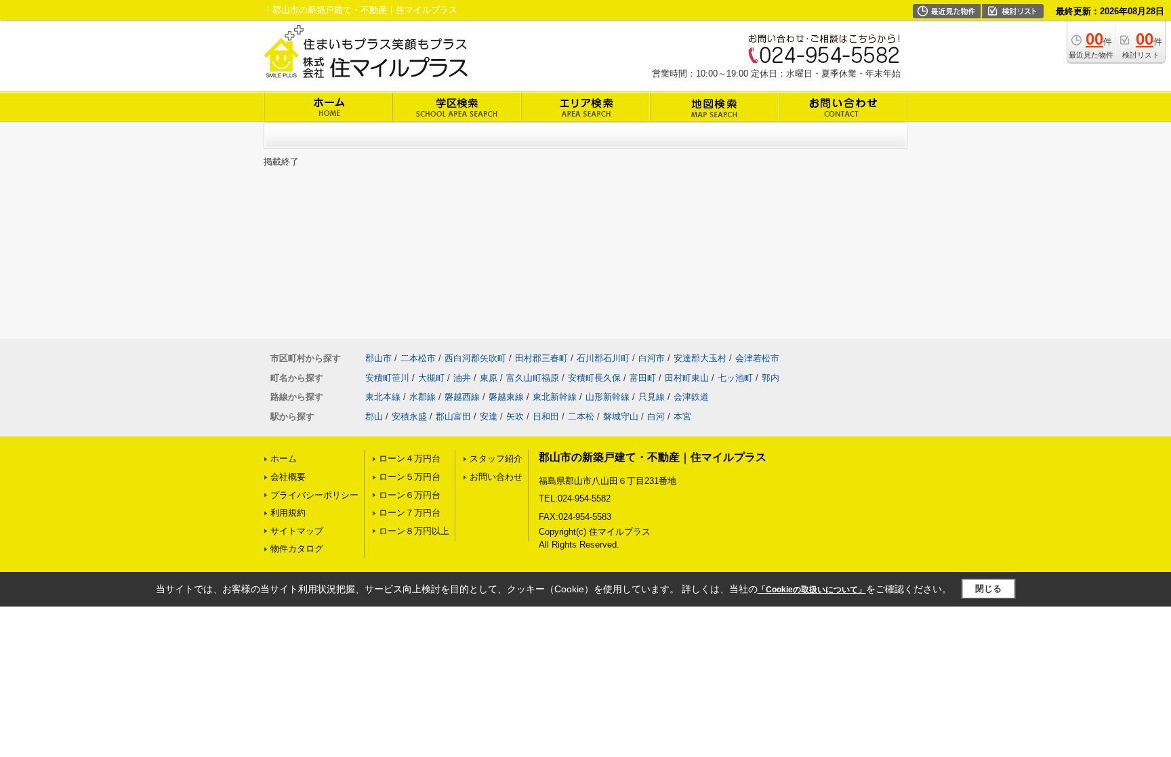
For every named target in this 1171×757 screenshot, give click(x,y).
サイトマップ (296, 531)
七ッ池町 (735, 378)
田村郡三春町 (541, 358)
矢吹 (515, 416)
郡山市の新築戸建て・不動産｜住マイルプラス (652, 457)
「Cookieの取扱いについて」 (812, 589)
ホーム (283, 458)
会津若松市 (757, 358)
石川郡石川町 (603, 358)
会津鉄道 (691, 397)
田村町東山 (687, 378)
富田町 (643, 378)
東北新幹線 (555, 397)
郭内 (770, 378)
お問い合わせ (496, 477)
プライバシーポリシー (314, 495)
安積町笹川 (387, 378)
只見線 (651, 397)
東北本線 (382, 397)
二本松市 (418, 358)
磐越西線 (462, 397)
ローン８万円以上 (414, 531)
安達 (488, 416)
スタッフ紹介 (496, 458)
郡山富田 (453, 416)
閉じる (988, 589)
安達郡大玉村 (700, 358)
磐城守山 (620, 416)
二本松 (581, 416)
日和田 (546, 416)
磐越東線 (506, 397)
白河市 (651, 358)
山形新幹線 (608, 397)
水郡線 (422, 397)
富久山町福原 (532, 378)
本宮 (682, 416)
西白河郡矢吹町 (475, 358)
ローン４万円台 (409, 458)
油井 (462, 378)
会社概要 (288, 477)
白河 (656, 416)
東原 (488, 378)
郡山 (374, 416)
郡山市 (378, 358)
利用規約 (288, 513)
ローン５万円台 (409, 477)
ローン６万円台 (409, 495)
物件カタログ (296, 549)
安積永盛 (409, 416)
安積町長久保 (594, 378)
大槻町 (431, 378)
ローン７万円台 (409, 513)
